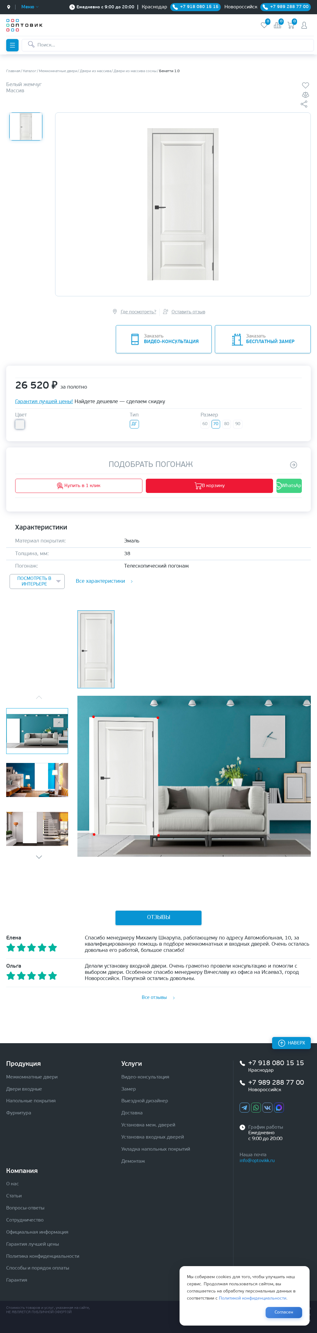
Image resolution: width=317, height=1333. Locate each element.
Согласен (284, 1312)
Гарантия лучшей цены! (44, 401)
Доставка (132, 1113)
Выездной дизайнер (144, 1101)
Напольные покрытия (31, 1101)
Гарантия (16, 1280)
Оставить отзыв (188, 312)
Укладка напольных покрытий (155, 1149)
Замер (128, 1089)
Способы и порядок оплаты (37, 1268)
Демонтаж (133, 1161)
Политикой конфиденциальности (252, 1298)
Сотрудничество (25, 1220)
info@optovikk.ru (257, 1161)
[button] (39, 857)
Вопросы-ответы (25, 1208)
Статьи (14, 1196)
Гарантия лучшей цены (32, 1244)
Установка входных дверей (152, 1137)
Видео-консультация (145, 1077)
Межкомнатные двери (32, 1077)
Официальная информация (37, 1232)
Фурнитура (18, 1113)
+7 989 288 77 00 (276, 1083)
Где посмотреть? (138, 312)
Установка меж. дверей (148, 1125)
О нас (12, 1184)
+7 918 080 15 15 (276, 1063)
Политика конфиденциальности (42, 1256)
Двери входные (24, 1089)
